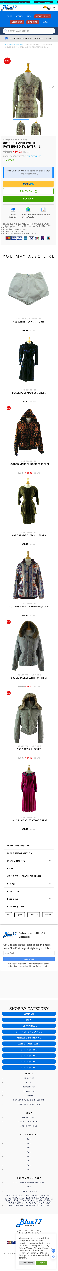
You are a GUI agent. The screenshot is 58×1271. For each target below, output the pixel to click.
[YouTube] (32, 1233)
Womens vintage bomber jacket (29, 606)
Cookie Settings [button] (27, 1262)
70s (29, 1161)
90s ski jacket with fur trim (29, 677)
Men (29, 16)
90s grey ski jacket (29, 749)
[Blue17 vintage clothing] (9, 7)
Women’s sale (43, 16)
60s (29, 1156)
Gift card (33, 22)
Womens (48, 914)
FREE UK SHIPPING (43, 2)
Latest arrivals (29, 1043)
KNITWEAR (33, 914)
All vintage (29, 1025)
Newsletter (29, 1087)
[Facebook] (20, 1233)
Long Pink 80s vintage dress (29, 820)
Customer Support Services (29, 1182)
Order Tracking (29, 1126)
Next (54, 89)
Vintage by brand (29, 1037)
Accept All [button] (41, 1262)
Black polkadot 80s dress (29, 392)
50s (29, 1152)
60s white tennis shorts (29, 321)
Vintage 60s (29, 1049)
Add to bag (26, 191)
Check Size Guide (32, 156)
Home (27, 45)
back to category (14, 45)
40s (29, 1148)
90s (29, 1169)
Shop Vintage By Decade (41, 45)
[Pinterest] (38, 1233)
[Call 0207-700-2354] (54, 8)
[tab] (29, 845)
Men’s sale (17, 22)
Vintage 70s (29, 1055)
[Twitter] (26, 1233)
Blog (45, 22)
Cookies (29, 1095)
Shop (9, 16)
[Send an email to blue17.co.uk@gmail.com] (49, 8)
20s (29, 1139)
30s (29, 1143)
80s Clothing (9, 47)
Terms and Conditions (29, 1104)
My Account (29, 1117)
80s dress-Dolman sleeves (29, 535)
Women (19, 16)
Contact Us (29, 1091)
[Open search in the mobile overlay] (29, 31)
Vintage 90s (29, 1067)
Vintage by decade (29, 1031)
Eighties (20, 914)
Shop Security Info (29, 1121)
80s (8, 914)
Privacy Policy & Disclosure (29, 1100)
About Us (29, 1078)
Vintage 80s (29, 1061)
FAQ (29, 1187)
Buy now (28, 198)
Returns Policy (29, 1191)
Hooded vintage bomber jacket (29, 464)
